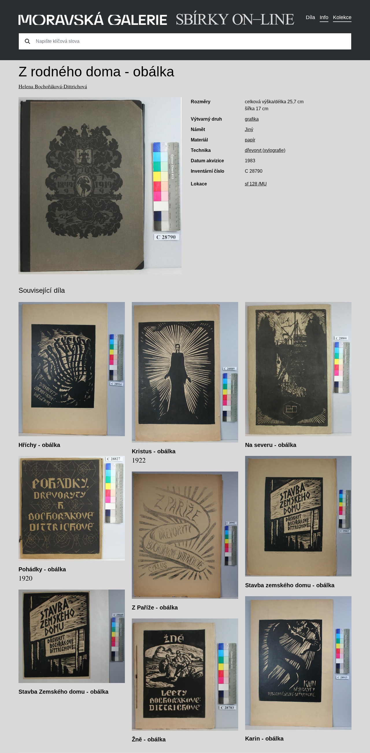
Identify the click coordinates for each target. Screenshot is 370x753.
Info (324, 17)
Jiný (249, 129)
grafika (252, 119)
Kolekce (342, 17)
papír (250, 139)
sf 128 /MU (256, 183)
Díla (310, 17)
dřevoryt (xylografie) (265, 150)
